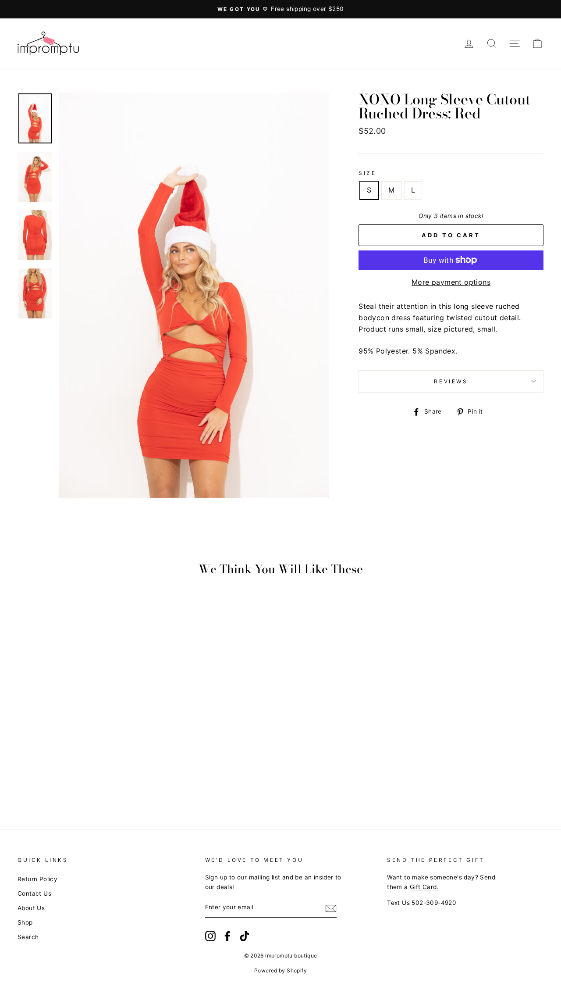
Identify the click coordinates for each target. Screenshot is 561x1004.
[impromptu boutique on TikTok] (244, 936)
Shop (25, 922)
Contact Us (34, 893)
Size (367, 173)
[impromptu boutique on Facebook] (227, 936)
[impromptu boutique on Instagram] (210, 936)
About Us (31, 907)
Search (28, 936)
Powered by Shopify (280, 970)
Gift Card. (424, 886)
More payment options (451, 282)
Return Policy (37, 879)
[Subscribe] (331, 908)
